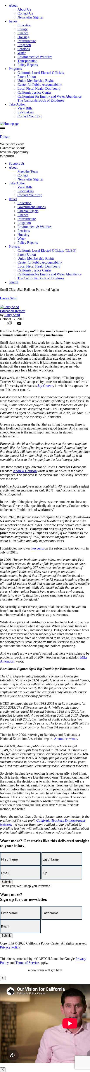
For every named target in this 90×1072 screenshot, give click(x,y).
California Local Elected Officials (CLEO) (46, 250)
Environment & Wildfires (34, 57)
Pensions (23, 49)
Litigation (24, 45)
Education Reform (12, 311)
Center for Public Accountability (39, 84)
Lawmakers (25, 112)
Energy (22, 29)
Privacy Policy (10, 947)
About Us (24, 9)
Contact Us (25, 13)
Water (21, 53)
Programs (15, 69)
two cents (37, 548)
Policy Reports (27, 65)
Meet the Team (27, 171)
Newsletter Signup (30, 17)
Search (13, 282)
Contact (22, 175)
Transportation (27, 61)
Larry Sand (8, 298)
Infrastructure (26, 41)
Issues (13, 21)
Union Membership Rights (35, 80)
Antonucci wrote (65, 739)
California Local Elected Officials (40, 73)
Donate (5, 136)
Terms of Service (27, 963)
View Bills (24, 108)
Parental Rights (27, 211)
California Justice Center (34, 92)
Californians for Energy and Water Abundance (49, 96)
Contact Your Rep (29, 116)
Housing (23, 37)
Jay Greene (45, 386)
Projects (14, 246)
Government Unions (31, 207)
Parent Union (26, 76)
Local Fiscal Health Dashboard (38, 88)
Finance (22, 33)
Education (24, 25)
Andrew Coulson (25, 471)
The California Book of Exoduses (40, 100)
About (13, 5)
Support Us (16, 163)
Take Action (17, 104)
